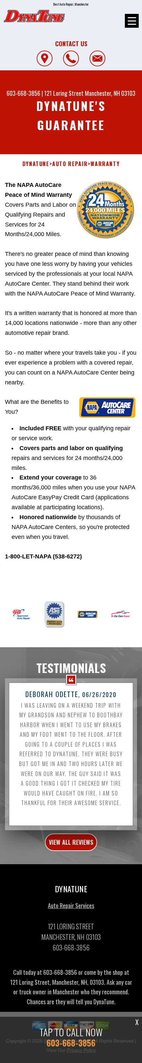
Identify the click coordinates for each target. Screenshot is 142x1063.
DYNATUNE (36, 164)
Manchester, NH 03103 (110, 93)
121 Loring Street (64, 93)
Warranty (105, 164)
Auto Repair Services (71, 905)
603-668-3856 (23, 93)
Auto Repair (70, 164)
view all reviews (71, 842)
